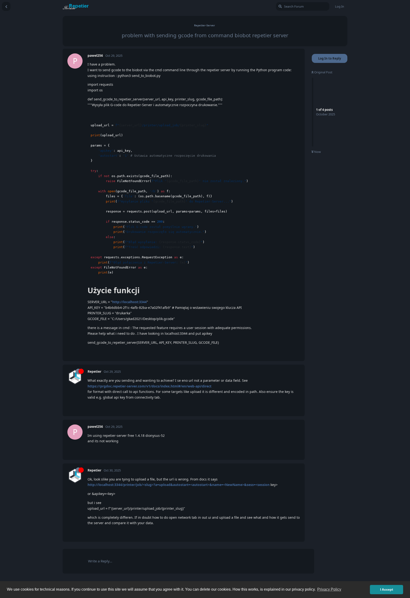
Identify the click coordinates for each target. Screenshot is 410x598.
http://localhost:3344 (129, 302)
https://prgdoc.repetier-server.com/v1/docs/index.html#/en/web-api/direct (149, 386)
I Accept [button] (386, 589)
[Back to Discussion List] (6, 6)
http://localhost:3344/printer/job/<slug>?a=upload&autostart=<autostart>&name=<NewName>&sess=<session (179, 484)
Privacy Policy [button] (329, 589)
